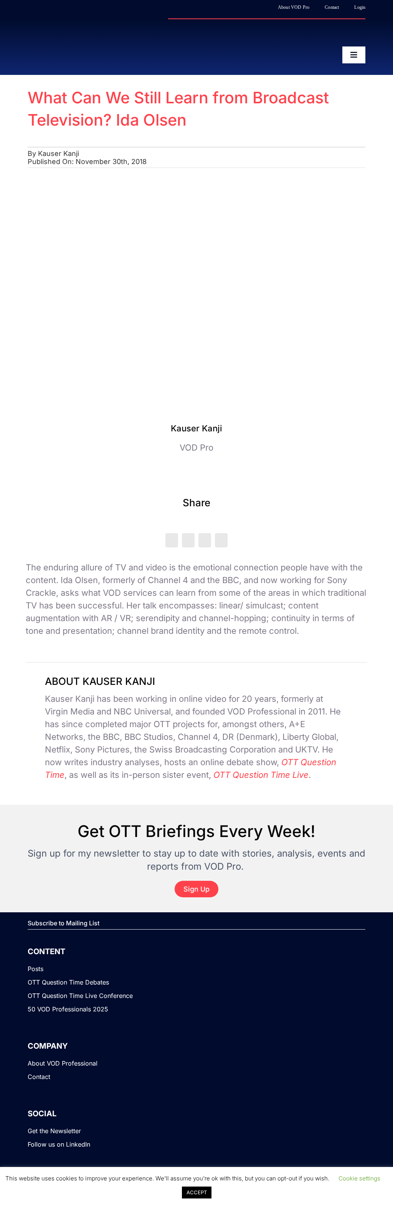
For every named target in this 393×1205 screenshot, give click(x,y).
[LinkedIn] (188, 540)
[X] (171, 540)
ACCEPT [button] (197, 1192)
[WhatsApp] (204, 540)
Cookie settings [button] (359, 1178)
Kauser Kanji (58, 153)
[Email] (221, 540)
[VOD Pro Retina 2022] (95, 35)
